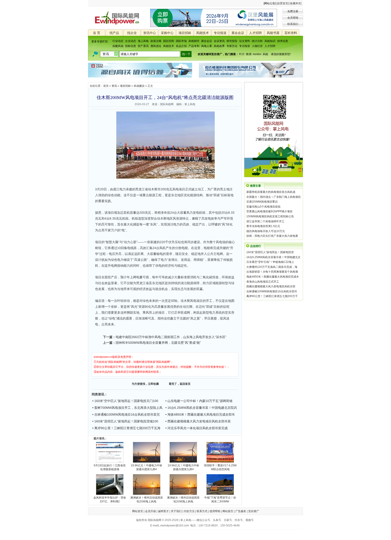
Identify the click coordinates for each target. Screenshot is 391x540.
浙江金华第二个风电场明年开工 (265, 221)
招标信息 (130, 46)
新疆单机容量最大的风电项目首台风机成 (270, 192)
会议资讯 (219, 41)
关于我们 (176, 511)
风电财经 (193, 41)
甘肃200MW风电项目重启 (262, 201)
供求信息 (282, 41)
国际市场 (181, 41)
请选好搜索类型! (281, 54)
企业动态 (130, 41)
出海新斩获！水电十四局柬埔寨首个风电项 (272, 271)
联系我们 (292, 24)
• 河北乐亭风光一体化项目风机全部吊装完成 (196, 428)
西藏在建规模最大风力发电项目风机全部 (270, 286)
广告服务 (240, 511)
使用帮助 (215, 511)
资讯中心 (149, 33)
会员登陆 (292, 17)
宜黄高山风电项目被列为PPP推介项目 (269, 211)
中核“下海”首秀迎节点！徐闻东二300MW (220, 499)
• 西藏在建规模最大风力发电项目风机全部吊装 (198, 421)
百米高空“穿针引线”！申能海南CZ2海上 (270, 262)
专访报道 (220, 33)
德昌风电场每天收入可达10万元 (265, 231)
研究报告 (231, 41)
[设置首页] (283, 3)
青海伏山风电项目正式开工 (262, 281)
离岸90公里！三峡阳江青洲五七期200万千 (272, 296)
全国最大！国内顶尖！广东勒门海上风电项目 (273, 197)
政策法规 (155, 41)
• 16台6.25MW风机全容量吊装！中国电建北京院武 (201, 407)
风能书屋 (273, 33)
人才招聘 (255, 33)
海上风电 (143, 41)
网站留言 (227, 511)
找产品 (114, 33)
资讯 (114, 85)
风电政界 (219, 46)
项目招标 (185, 33)
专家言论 (231, 46)
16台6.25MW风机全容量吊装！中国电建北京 (273, 257)
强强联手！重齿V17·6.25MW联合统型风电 (220, 467)
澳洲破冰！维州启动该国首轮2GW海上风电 (146, 499)
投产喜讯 (143, 46)
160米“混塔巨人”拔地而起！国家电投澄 (270, 252)
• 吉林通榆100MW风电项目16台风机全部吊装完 (126, 414)
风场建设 (139, 85)
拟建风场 (117, 46)
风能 (265, 54)
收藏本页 (295, 3)
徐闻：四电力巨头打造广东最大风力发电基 (272, 235)
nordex (257, 54)
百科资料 (290, 33)
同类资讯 (98, 394)
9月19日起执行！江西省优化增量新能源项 (110, 467)
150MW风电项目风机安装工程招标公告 (270, 216)
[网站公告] (270, 3)
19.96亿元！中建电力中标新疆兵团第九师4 (146, 467)
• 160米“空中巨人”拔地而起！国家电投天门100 (125, 401)
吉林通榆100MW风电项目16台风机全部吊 (271, 291)
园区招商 (168, 41)
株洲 (248, 54)
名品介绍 (181, 46)
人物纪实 (257, 46)
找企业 (132, 33)
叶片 (242, 54)
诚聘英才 (163, 511)
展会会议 (237, 33)
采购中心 (167, 33)
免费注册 (292, 11)
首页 (106, 85)
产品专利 (193, 46)
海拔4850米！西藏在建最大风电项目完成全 (272, 276)
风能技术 (202, 33)
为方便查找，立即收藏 (145, 383)
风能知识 (270, 41)
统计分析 (257, 41)
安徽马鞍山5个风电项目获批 (263, 206)
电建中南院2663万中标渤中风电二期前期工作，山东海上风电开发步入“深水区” (171, 337)
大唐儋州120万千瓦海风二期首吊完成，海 (271, 267)
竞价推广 (253, 511)
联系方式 (202, 511)
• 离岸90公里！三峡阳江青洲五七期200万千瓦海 (126, 428)
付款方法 (189, 511)
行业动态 (117, 41)
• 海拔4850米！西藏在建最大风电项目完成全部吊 (200, 414)
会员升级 (150, 511)
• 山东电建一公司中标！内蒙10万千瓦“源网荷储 (198, 401)
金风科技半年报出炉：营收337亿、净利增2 (109, 499)
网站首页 (137, 511)
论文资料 (244, 41)
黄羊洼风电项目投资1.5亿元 (263, 226)
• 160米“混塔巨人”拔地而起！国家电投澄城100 (125, 421)
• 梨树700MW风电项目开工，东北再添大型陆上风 (127, 407)
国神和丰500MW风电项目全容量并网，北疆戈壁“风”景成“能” (158, 342)
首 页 (96, 33)
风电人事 (206, 46)
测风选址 (155, 46)
